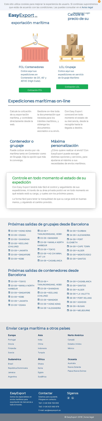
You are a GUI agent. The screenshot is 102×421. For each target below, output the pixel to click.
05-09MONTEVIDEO (79, 254)
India (40, 339)
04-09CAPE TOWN (78, 246)
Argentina (12, 376)
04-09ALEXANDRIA (78, 235)
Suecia (11, 352)
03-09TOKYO (46, 249)
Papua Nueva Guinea (77, 371)
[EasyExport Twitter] (69, 397)
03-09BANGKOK (47, 238)
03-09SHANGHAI (18, 239)
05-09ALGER (75, 250)
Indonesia (42, 348)
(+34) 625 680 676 (51, 407)
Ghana (41, 364)
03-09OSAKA (17, 235)
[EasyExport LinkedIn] (73, 397)
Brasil (10, 364)
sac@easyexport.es (53, 410)
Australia (72, 363)
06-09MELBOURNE (78, 310)
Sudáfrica (42, 376)
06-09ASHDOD (76, 302)
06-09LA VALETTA (78, 294)
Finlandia (12, 348)
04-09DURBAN (76, 231)
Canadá (71, 339)
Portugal (12, 339)
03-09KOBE (16, 258)
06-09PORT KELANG (79, 298)
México (71, 348)
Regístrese (78, 13)
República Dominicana (18, 368)
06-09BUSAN (76, 306)
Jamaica (11, 372)
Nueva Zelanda (74, 367)
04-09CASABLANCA (49, 260)
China (40, 344)
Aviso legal (87, 7)
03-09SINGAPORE (19, 254)
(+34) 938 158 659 (51, 403)
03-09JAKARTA (18, 250)
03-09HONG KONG (19, 231)
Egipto (41, 372)
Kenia (40, 368)
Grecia (11, 344)
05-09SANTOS (76, 258)
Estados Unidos (74, 344)
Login (87, 13)
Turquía (41, 352)
